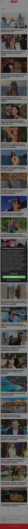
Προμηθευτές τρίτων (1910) (11, 259)
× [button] (25, 247)
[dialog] (14, 264)
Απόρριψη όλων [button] (14, 273)
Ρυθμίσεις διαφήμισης (6, 268)
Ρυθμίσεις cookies (21, 269)
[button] (14, 280)
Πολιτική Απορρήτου (6, 271)
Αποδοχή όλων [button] (14, 277)
